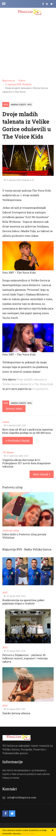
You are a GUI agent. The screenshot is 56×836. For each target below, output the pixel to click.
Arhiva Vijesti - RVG (21, 104)
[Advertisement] (28, 47)
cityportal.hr (40, 388)
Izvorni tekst (14, 408)
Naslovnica (8, 80)
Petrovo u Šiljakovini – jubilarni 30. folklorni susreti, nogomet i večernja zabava (25, 658)
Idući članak (41, 474)
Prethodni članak (18, 440)
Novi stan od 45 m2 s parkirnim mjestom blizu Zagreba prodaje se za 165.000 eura (27, 431)
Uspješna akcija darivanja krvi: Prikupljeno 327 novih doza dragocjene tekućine (26, 463)
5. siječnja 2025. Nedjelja (18, 84)
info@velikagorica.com (21, 797)
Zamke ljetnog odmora (16, 713)
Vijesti (22, 80)
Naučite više (28, 833)
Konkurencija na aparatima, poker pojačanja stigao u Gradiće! (23, 601)
